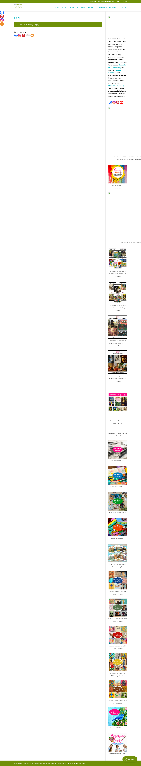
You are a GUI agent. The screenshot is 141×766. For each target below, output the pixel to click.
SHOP (121, 7)
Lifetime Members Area (107, 1)
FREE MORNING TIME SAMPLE (107, 7)
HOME (57, 7)
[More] (32, 35)
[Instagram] (19, 35)
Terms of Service (72, 763)
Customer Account (95, 1)
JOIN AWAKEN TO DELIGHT (85, 7)
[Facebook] (16, 35)
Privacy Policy (62, 763)
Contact (82, 763)
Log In (117, 1)
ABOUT (64, 7)
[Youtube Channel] (121, 102)
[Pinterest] (23, 35)
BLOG (72, 7)
